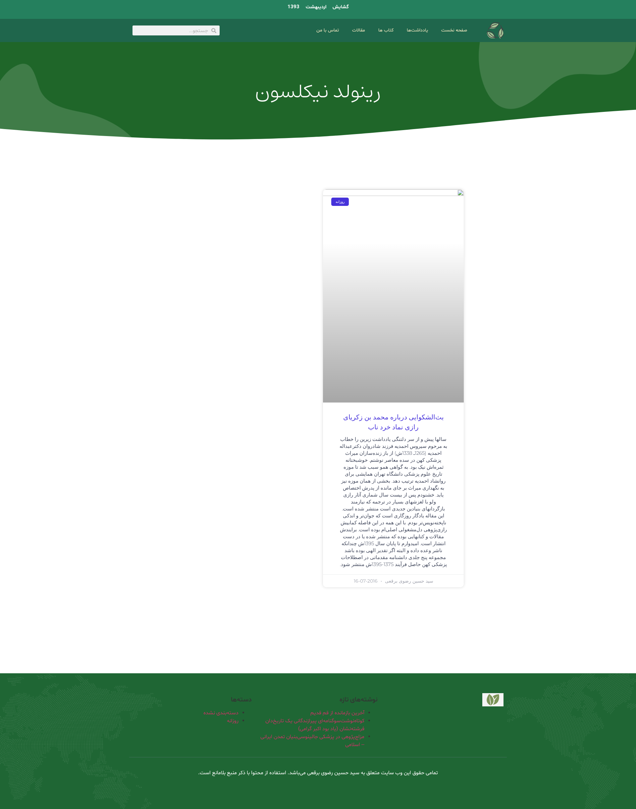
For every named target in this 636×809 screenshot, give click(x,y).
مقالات (358, 30)
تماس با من (327, 30)
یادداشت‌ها (417, 30)
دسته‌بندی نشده (220, 713)
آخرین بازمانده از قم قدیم (337, 713)
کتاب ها (386, 30)
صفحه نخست (454, 30)
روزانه (232, 721)
